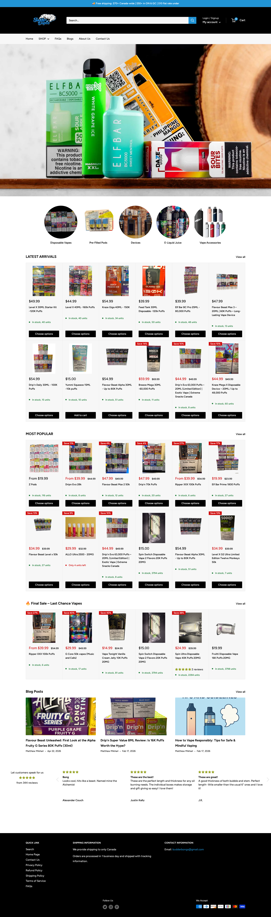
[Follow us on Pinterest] (117, 907)
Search (30, 849)
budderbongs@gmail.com (188, 849)
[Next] (245, 644)
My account (210, 22)
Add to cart (80, 415)
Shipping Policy (35, 875)
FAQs (58, 38)
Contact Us (103, 38)
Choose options (44, 333)
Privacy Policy (34, 865)
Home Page (33, 854)
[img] (27, 777)
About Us (84, 38)
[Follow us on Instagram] (111, 907)
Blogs (70, 38)
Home (29, 38)
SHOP (42, 38)
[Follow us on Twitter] (105, 907)
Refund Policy (34, 870)
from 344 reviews (27, 782)
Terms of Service (36, 880)
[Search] (192, 20)
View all (241, 256)
